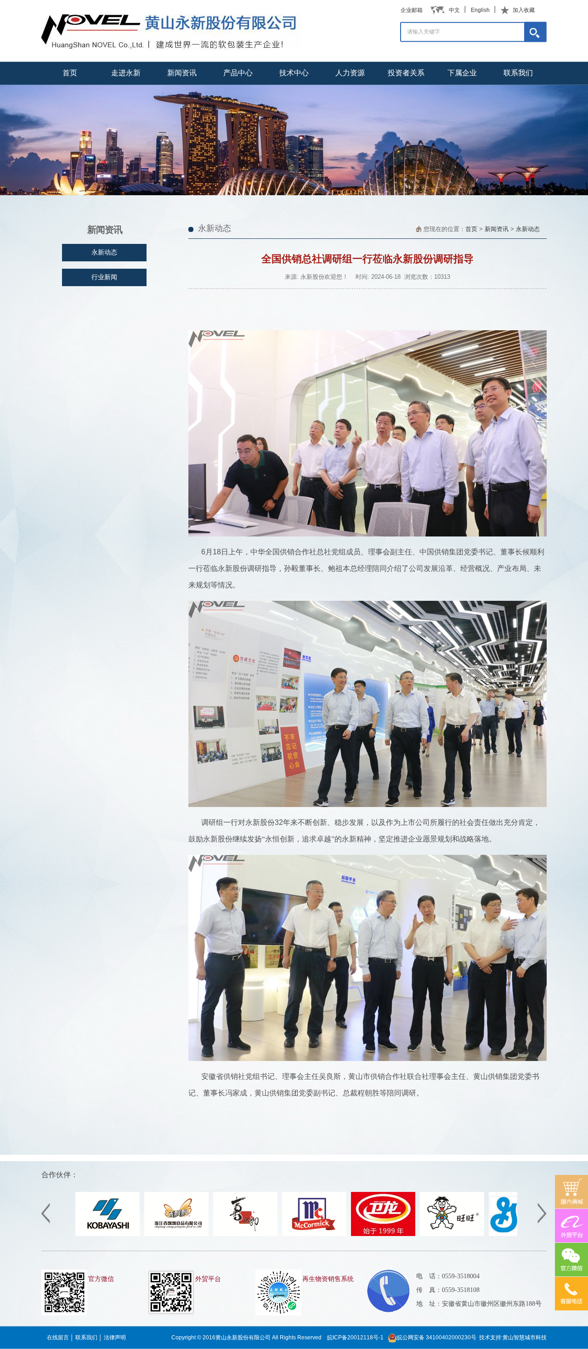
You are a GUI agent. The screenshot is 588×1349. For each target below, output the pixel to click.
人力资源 (350, 73)
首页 (69, 73)
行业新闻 (104, 277)
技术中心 (294, 73)
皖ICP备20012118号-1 (355, 1337)
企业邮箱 (412, 10)
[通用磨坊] (458, 1234)
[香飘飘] (114, 1234)
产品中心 (238, 73)
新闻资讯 (182, 73)
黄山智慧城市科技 (525, 1337)
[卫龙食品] (320, 1234)
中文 (454, 10)
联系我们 (518, 73)
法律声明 (115, 1337)
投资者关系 (406, 73)
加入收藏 (524, 10)
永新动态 (528, 229)
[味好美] (252, 1234)
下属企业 (462, 73)
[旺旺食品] (389, 1234)
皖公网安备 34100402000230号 (436, 1337)
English (480, 10)
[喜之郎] (183, 1234)
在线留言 (58, 1337)
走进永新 (126, 73)
